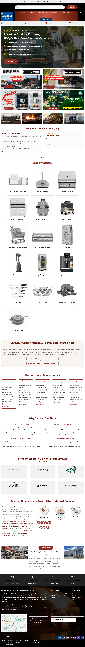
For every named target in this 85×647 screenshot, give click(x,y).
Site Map (74, 599)
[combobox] (40, 7)
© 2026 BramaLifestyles (7, 644)
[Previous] (24, 2)
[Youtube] (8, 636)
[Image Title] (18, 179)
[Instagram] (4, 636)
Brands (74, 595)
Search (71, 7)
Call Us (72, 583)
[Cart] (83, 12)
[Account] (81, 12)
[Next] (60, 2)
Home (74, 594)
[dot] (41, 157)
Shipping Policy (76, 597)
